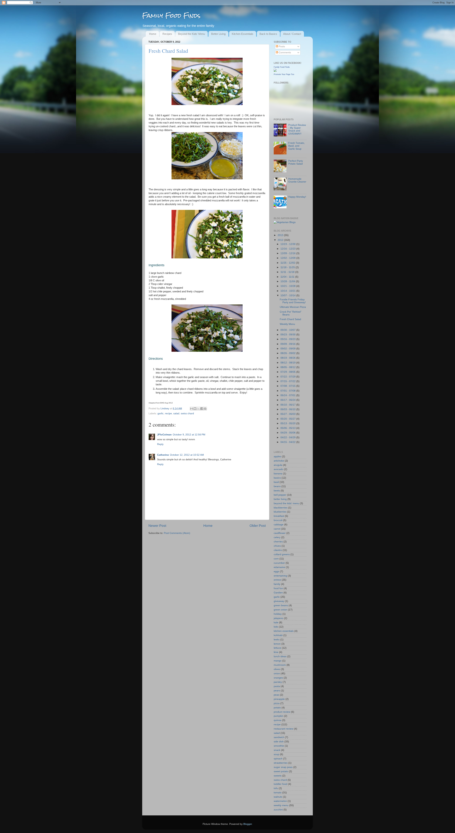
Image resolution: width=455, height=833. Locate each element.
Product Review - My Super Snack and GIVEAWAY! (297, 129)
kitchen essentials (284, 631)
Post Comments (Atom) (177, 533)
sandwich (279, 737)
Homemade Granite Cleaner (297, 180)
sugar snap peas (283, 767)
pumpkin (278, 716)
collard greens (282, 554)
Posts (281, 46)
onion (277, 673)
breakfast (279, 516)
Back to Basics (268, 33)
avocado (278, 469)
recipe (168, 413)
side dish (279, 741)
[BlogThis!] (195, 408)
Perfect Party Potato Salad (295, 162)
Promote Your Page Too (284, 74)
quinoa (277, 720)
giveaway (279, 601)
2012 (281, 240)
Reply (160, 444)
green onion (280, 609)
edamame (279, 567)
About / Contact (292, 33)
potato (277, 707)
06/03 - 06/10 (288, 409)
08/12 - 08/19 (288, 362)
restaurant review (283, 728)
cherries (278, 541)
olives (277, 669)
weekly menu (281, 805)
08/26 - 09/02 (288, 353)
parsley (278, 682)
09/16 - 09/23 (288, 339)
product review (282, 712)
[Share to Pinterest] (205, 408)
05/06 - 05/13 (288, 428)
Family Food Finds (171, 15)
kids (276, 626)
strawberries (281, 763)
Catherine (163, 455)
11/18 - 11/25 (288, 267)
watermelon (280, 801)
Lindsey (165, 408)
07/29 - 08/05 (288, 372)
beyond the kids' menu (286, 503)
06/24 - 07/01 (288, 395)
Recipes (167, 33)
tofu (276, 788)
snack (277, 750)
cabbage (278, 524)
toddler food (280, 784)
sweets (278, 775)
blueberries (280, 511)
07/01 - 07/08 (288, 390)
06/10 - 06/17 (288, 404)
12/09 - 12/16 (288, 253)
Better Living (218, 33)
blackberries (280, 507)
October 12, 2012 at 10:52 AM (187, 455)
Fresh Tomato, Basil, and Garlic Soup (296, 146)
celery (277, 537)
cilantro (278, 550)
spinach (278, 758)
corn (276, 558)
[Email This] (191, 408)
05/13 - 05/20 (288, 423)
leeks (277, 639)
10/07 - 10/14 (288, 295)
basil (276, 482)
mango (278, 660)
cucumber (279, 563)
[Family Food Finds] (275, 70)
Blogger (247, 824)
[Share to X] (198, 408)
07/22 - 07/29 (288, 376)
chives (277, 546)
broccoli (278, 520)
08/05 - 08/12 (288, 367)
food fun (278, 588)
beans (277, 486)
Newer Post (157, 525)
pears (277, 690)
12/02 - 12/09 (288, 258)
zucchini (278, 809)
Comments (284, 52)
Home (152, 33)
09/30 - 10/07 (288, 330)
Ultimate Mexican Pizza (293, 307)
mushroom (280, 665)
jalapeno (278, 618)
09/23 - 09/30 (288, 334)
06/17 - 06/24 (288, 400)
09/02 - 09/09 (288, 348)
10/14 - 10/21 (288, 291)
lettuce (277, 648)
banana (278, 473)
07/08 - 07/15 (288, 386)
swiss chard (187, 413)
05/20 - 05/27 (288, 418)
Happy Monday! (297, 196)
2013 (281, 235)
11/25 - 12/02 (288, 262)
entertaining (280, 575)
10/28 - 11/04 (288, 281)
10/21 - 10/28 (288, 286)
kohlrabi (278, 635)
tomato (278, 792)
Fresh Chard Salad (290, 319)
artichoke (279, 460)
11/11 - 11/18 (287, 272)
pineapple (279, 699)
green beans (281, 605)
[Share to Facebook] (202, 408)
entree (277, 579)
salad (176, 413)
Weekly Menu (287, 324)
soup (276, 754)
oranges (278, 677)
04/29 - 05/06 (288, 432)
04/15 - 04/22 (288, 442)
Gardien (278, 592)
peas (276, 694)
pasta (277, 686)
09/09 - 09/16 (288, 344)
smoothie (279, 745)
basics (277, 477)
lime (276, 652)
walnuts (278, 796)
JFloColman (164, 434)
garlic (160, 413)
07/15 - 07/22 (288, 381)
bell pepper (280, 495)
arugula (278, 465)
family (277, 584)
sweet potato (281, 771)
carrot (277, 528)
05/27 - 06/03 (288, 414)
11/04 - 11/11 (287, 276)
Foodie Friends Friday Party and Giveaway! (293, 301)
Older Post (258, 525)
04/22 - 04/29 (288, 437)
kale (276, 622)
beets (277, 490)
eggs (276, 571)
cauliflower (280, 533)
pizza (277, 703)
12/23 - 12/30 (288, 244)
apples (277, 456)
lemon (277, 643)
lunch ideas (280, 656)
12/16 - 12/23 (288, 248)
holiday (278, 614)
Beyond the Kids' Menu (191, 33)
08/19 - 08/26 (288, 358)
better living (280, 499)
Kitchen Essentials (242, 33)
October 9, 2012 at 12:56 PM (189, 434)
